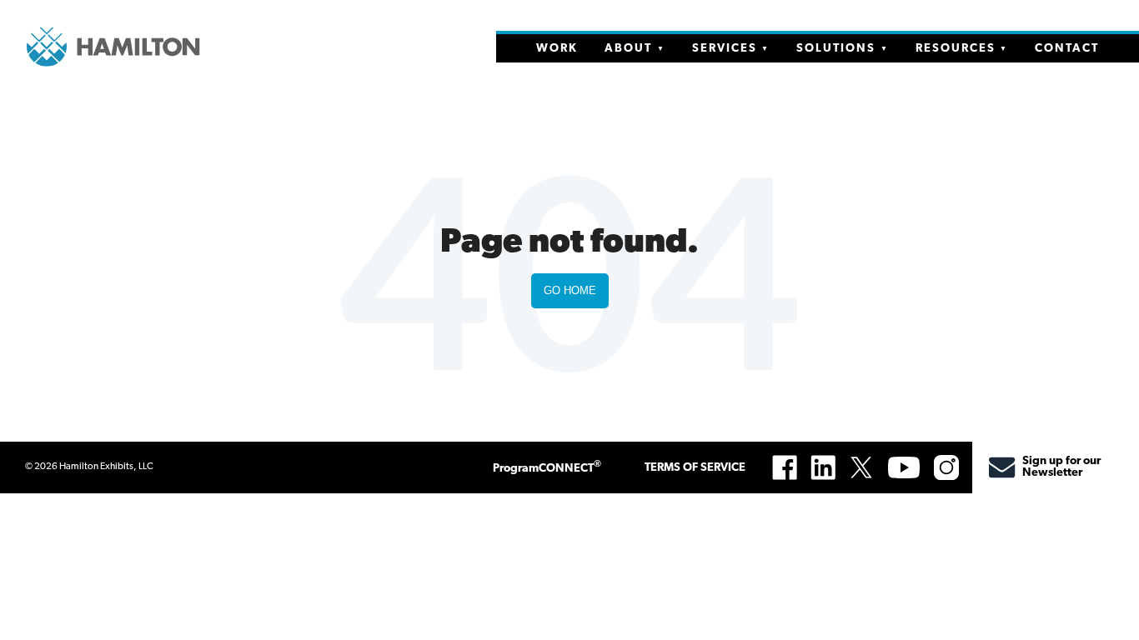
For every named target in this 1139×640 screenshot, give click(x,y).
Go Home (570, 290)
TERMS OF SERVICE (695, 468)
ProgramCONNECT (547, 467)
